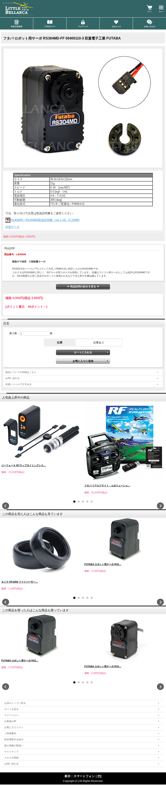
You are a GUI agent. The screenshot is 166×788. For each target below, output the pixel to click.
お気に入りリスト (13, 727)
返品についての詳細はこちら (20, 372)
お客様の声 (10, 721)
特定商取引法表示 (13, 739)
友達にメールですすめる (18, 384)
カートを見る (11, 709)
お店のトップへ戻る (15, 703)
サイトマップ (11, 751)
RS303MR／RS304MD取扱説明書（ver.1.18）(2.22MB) (45, 220)
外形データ (12, 227)
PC (100, 776)
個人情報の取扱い (13, 745)
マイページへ (11, 715)
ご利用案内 (10, 733)
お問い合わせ (12, 378)
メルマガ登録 (11, 757)
